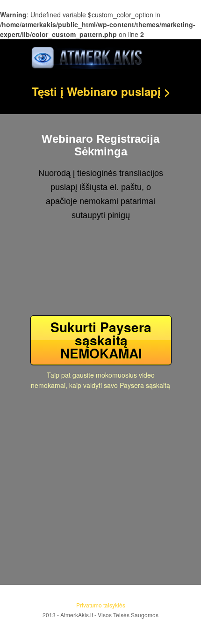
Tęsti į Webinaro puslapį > (101, 91)
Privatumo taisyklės (100, 605)
